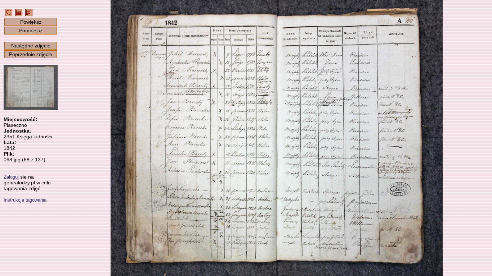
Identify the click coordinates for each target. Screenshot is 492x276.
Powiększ (30, 22)
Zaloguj (11, 177)
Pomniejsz (31, 30)
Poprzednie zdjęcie (30, 54)
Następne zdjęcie (30, 46)
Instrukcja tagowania (25, 200)
